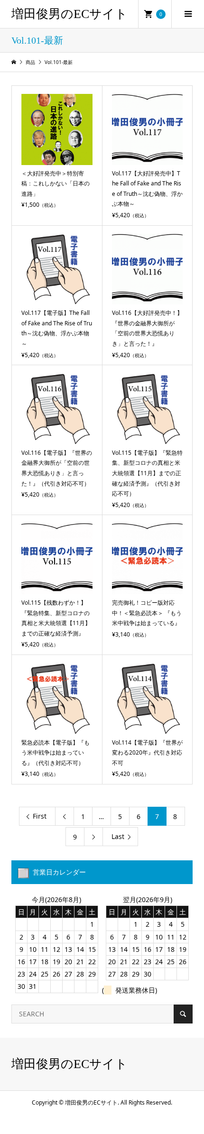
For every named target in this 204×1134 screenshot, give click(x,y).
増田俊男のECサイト (69, 14)
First (39, 816)
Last (117, 836)
